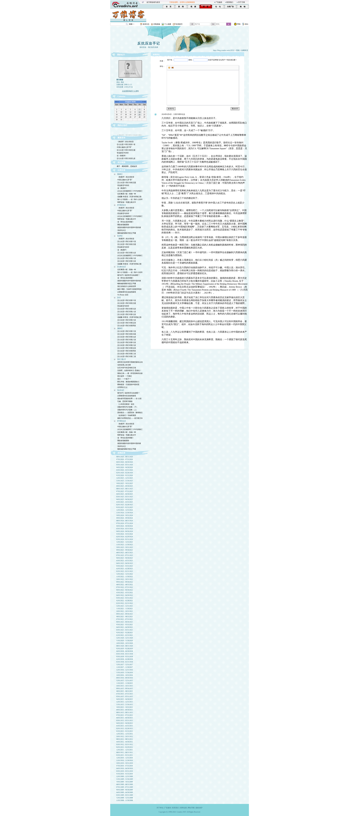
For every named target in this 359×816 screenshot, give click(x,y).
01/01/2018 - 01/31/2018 (124, 662)
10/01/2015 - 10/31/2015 (124, 686)
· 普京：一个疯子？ (123, 379)
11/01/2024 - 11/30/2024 (124, 513)
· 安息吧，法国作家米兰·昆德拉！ (128, 370)
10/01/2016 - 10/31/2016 (124, 675)
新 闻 (181, 7)
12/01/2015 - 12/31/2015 (124, 681)
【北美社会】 (121, 267)
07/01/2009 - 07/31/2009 (124, 787)
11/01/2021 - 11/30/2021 (124, 609)
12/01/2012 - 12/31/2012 (124, 734)
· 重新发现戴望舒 (122, 225)
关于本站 (160, 808)
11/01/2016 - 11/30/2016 (124, 673)
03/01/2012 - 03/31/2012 (124, 744)
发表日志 (146, 24)
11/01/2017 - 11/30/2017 (124, 667)
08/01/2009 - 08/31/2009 (124, 784)
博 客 (205, 7)
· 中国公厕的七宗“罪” (124, 147)
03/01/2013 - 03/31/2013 (124, 726)
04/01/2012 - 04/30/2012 (124, 742)
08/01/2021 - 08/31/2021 (124, 617)
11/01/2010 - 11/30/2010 (124, 760)
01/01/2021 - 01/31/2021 (124, 635)
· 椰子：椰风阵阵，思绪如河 (126, 166)
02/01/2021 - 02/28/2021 (124, 633)
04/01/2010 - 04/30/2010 (124, 768)
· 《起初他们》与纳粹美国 (126, 415)
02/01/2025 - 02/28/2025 (124, 505)
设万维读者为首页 (153, 2)
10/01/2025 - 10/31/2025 (124, 483)
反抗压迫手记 (148, 43)
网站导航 (191, 808)
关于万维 (241, 2)
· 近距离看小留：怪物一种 (126, 194)
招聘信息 (183, 808)
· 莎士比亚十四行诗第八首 (126, 258)
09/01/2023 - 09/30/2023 (124, 550)
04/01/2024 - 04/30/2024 (124, 531)
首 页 (168, 7)
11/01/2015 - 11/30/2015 (124, 683)
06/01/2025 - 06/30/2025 (124, 494)
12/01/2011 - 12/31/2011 (124, 750)
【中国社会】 (121, 421)
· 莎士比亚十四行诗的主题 (125, 150)
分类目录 (121, 170)
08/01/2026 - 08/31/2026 (124, 457)
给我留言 (179, 24)
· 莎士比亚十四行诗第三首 (126, 354)
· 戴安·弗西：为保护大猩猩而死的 (128, 289)
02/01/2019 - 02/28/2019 (124, 649)
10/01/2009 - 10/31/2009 (124, 782)
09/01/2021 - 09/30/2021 (124, 614)
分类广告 (230, 7)
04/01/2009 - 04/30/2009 (124, 792)
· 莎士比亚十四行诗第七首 (126, 261)
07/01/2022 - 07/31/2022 (124, 587)
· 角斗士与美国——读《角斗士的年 (129, 199)
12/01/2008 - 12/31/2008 (124, 798)
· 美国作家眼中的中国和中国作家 (128, 227)
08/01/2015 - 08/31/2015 (124, 691)
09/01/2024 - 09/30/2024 (124, 518)
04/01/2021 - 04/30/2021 (124, 627)
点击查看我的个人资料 (130, 91)
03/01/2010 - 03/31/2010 (124, 771)
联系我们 (229, 2)
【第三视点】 (121, 359)
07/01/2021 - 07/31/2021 (124, 619)
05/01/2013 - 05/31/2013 (124, 720)
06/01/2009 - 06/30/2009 (124, 790)
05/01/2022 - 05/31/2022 (124, 593)
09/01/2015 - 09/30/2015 (124, 689)
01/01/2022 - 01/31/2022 (124, 603)
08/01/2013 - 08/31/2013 (124, 712)
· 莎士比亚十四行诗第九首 (125, 158)
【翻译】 (119, 328)
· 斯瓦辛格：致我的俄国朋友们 (127, 382)
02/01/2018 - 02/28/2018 (124, 659)
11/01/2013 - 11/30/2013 (124, 704)
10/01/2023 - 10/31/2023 (124, 547)
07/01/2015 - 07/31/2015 (124, 694)
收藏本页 (244, 50)
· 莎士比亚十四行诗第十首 (125, 144)
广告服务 (219, 2)
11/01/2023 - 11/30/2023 (124, 545)
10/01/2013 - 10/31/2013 (124, 707)
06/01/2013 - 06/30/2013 (124, 718)
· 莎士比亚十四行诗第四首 (126, 326)
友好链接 (121, 162)
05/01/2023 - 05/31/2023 (124, 561)
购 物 (242, 7)
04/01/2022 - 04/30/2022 (124, 595)
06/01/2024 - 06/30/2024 (124, 526)
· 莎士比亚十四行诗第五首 (126, 323)
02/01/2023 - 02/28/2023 (124, 569)
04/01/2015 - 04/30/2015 (124, 699)
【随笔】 (119, 174)
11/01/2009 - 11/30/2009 (124, 779)
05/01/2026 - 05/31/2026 (124, 465)
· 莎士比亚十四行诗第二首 (126, 356)
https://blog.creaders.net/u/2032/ (223, 50)
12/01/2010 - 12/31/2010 (124, 758)
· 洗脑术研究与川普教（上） (127, 410)
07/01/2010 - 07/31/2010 (124, 766)
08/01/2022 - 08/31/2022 (124, 585)
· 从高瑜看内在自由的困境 (126, 292)
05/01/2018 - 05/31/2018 (124, 654)
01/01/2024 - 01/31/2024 (124, 539)
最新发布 (121, 138)
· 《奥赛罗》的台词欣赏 (125, 142)
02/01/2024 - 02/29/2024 (124, 537)
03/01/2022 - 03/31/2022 (124, 598)
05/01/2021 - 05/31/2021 (124, 625)
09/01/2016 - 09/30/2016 (124, 678)
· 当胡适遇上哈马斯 (123, 365)
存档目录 (121, 453)
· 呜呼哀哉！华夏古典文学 (126, 202)
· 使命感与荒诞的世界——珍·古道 (128, 399)
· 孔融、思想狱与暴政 (124, 401)
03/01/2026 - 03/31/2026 (124, 470)
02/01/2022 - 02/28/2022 (124, 601)
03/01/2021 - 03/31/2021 (124, 630)
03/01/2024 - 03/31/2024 (124, 534)
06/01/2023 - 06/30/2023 (124, 558)
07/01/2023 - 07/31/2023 (124, 555)
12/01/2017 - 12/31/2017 (124, 665)
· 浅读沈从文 (121, 230)
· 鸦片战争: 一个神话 (124, 376)
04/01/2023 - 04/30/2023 (124, 563)
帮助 (239, 24)
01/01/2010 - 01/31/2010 (124, 774)
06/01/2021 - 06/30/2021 (124, 622)
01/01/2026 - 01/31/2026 (124, 475)
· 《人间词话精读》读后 (125, 404)
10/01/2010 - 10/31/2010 (124, 763)
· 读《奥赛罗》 (121, 156)
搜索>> (131, 24)
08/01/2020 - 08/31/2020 (124, 646)
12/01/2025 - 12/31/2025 (124, 478)
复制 (238, 50)
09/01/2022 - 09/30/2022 (124, 582)
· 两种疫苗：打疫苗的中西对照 (127, 384)
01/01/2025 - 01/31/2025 (124, 507)
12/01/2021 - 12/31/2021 (124, 606)
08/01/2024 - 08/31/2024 (124, 521)
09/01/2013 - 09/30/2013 (124, 710)
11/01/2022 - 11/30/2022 (124, 577)
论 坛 (218, 7)
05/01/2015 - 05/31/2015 (124, 697)
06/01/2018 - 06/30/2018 (124, 651)
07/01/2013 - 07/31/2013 (124, 715)
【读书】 (119, 236)
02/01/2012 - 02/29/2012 (124, 747)
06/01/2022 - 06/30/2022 (124, 590)
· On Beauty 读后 (122, 295)
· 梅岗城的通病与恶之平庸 (126, 233)
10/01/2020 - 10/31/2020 (124, 643)
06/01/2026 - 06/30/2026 (124, 462)
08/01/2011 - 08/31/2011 (124, 752)
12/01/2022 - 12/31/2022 (124, 574)
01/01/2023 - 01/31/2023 (124, 571)
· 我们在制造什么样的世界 (126, 286)
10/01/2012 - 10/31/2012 (124, 736)
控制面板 (156, 24)
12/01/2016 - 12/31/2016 (124, 670)
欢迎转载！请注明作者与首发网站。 (130, 132)
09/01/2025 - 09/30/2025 (124, 486)
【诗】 (118, 298)
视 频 (193, 7)
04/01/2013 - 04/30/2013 (124, 723)
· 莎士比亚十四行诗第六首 (126, 320)
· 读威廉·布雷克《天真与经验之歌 (128, 197)
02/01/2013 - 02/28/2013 (124, 728)
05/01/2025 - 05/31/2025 (124, 497)
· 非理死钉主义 (121, 387)
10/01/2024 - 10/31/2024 (124, 515)
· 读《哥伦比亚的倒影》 (125, 222)
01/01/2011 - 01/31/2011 (124, 755)
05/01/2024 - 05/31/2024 (124, 529)
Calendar (121, 96)
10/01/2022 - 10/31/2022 (124, 579)
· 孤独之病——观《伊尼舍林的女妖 (129, 373)
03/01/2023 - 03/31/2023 (124, 566)
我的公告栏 (122, 125)
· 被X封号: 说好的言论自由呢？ (128, 275)
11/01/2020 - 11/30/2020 (124, 641)
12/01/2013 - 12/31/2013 (124, 702)
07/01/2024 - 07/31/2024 (124, 523)
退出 (246, 24)
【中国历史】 (121, 205)
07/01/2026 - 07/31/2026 (124, 459)
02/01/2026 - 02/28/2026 (124, 473)
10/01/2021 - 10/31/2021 (124, 611)
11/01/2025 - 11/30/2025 (124, 481)
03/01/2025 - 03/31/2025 (124, 502)
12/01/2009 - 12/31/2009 (124, 776)
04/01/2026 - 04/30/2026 (124, 467)
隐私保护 (199, 808)
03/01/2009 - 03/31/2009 (124, 795)
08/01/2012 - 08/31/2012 (124, 739)
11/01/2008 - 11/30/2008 (124, 800)
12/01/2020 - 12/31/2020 (124, 638)
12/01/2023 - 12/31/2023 (124, 542)
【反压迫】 (120, 390)
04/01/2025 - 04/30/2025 (124, 499)
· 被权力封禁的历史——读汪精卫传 (129, 418)
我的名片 (121, 55)
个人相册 (167, 24)
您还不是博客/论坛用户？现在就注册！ (222, 60)
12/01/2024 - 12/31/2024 (124, 510)
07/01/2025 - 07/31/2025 (124, 491)
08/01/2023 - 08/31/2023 (124, 553)
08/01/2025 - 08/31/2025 (124, 489)
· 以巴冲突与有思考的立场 (126, 368)
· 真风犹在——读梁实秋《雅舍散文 (129, 413)
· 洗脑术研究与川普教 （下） (127, 407)
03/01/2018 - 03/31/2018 (124, 657)
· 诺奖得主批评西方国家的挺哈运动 (129, 362)
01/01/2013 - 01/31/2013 (124, 731)
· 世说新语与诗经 (122, 153)
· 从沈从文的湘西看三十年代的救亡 (129, 191)
